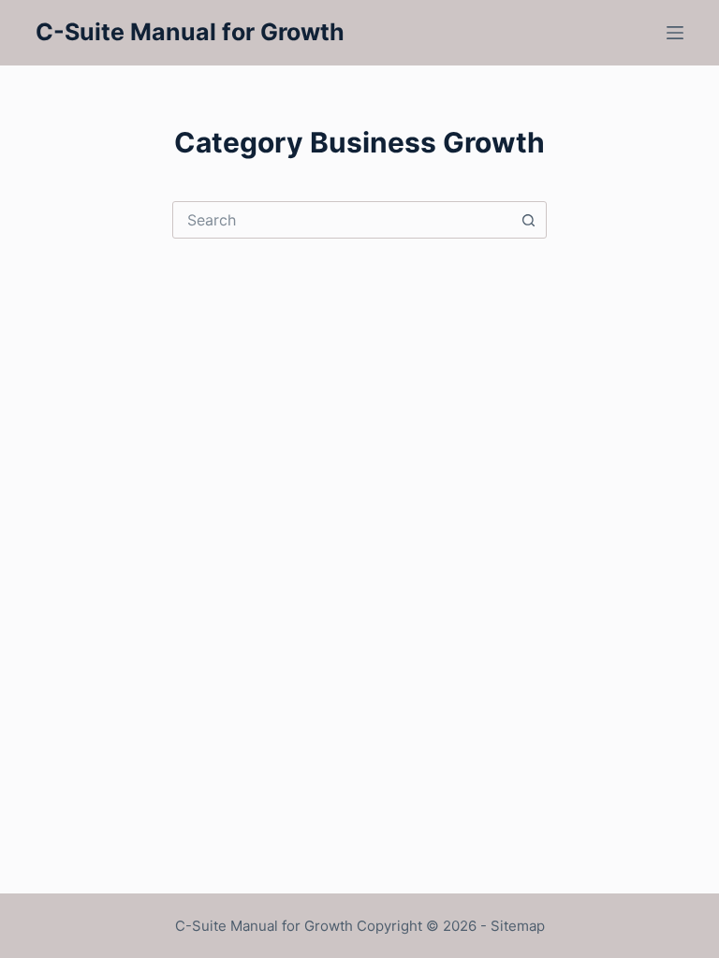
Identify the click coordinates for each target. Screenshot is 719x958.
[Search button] (528, 220)
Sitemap (518, 926)
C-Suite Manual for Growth (190, 32)
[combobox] (341, 220)
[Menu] (675, 32)
